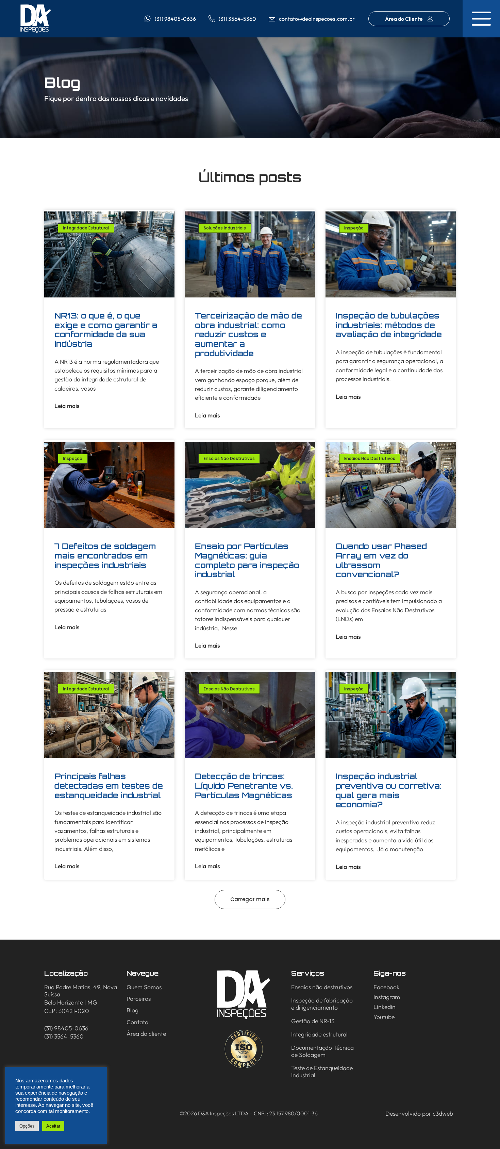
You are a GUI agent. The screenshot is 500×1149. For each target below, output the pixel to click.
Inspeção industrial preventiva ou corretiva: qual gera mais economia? (388, 790)
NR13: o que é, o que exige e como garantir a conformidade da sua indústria (105, 330)
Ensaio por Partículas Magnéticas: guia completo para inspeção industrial (247, 560)
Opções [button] (27, 1126)
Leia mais (67, 406)
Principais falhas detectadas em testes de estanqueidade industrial (108, 785)
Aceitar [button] (53, 1126)
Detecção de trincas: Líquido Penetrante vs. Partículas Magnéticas (244, 785)
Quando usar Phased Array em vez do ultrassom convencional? (381, 560)
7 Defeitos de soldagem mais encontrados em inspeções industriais (105, 555)
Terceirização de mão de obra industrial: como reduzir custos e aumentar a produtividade (248, 334)
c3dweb (443, 1113)
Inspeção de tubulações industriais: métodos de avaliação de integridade (389, 325)
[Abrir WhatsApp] (483, 1131)
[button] (250, 899)
